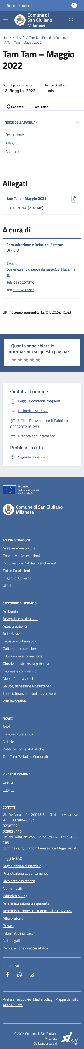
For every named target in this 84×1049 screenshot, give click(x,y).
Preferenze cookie (17, 999)
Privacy (8, 925)
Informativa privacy (18, 933)
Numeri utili (12, 888)
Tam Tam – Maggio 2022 (26, 198)
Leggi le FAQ (12, 858)
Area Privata (13, 1005)
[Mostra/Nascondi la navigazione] (5, 19)
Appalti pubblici (15, 626)
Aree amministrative (19, 548)
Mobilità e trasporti (18, 678)
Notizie (8, 741)
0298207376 (23, 282)
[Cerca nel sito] (71, 20)
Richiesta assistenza (19, 881)
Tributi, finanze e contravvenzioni (29, 693)
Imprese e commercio (19, 671)
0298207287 (23, 290)
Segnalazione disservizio (22, 866)
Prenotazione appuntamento (25, 873)
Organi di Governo (17, 578)
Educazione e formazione (22, 656)
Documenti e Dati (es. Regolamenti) (30, 563)
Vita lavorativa (14, 701)
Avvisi (7, 726)
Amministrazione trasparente (26, 903)
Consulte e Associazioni (21, 555)
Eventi (8, 782)
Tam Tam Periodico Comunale (26, 756)
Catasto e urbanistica (19, 641)
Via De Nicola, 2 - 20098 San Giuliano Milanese (40, 814)
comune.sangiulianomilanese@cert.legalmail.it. (42, 272)
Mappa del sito (66, 999)
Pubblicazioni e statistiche (23, 749)
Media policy (42, 999)
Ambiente (10, 611)
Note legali (11, 940)
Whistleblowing (15, 896)
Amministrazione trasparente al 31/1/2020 (37, 910)
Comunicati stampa (18, 734)
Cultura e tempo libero (20, 648)
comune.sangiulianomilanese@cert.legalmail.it (40, 848)
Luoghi (8, 789)
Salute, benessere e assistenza (27, 686)
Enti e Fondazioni (16, 570)
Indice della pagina (19, 122)
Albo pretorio (13, 918)
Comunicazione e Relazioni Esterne (35, 244)
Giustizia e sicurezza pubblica (26, 663)
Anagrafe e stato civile (20, 618)
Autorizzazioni (14, 633)
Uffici (7, 585)
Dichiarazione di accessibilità (25, 948)
